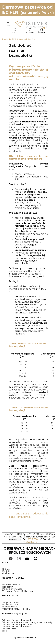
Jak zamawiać (9, 628)
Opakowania (8, 573)
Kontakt (6, 571)
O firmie (6, 569)
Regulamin (7, 587)
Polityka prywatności (12, 589)
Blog (4, 631)
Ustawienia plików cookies (15, 609)
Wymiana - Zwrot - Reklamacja (17, 591)
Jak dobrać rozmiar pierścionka (17, 624)
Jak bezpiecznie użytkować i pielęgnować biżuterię (27, 622)
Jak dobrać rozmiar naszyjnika (16, 626)
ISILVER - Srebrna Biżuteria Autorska (19, 39)
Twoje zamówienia (11, 602)
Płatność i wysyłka (11, 584)
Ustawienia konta (10, 604)
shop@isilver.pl (29, 542)
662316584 (33, 539)
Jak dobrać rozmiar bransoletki (17, 620)
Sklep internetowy (24, 638)
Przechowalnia (9, 606)
